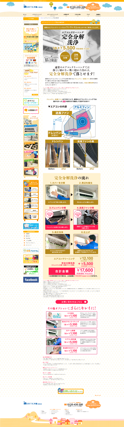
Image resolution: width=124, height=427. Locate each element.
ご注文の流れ (78, 14)
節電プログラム (79, 410)
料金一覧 (27, 236)
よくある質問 (28, 240)
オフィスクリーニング (52, 14)
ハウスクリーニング (37, 14)
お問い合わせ (67, 413)
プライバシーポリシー (30, 242)
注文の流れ (28, 238)
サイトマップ (28, 245)
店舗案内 (98, 14)
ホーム (24, 14)
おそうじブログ (44, 412)
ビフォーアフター (54, 412)
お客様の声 (66, 14)
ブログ (88, 14)
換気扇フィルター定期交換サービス (83, 411)
